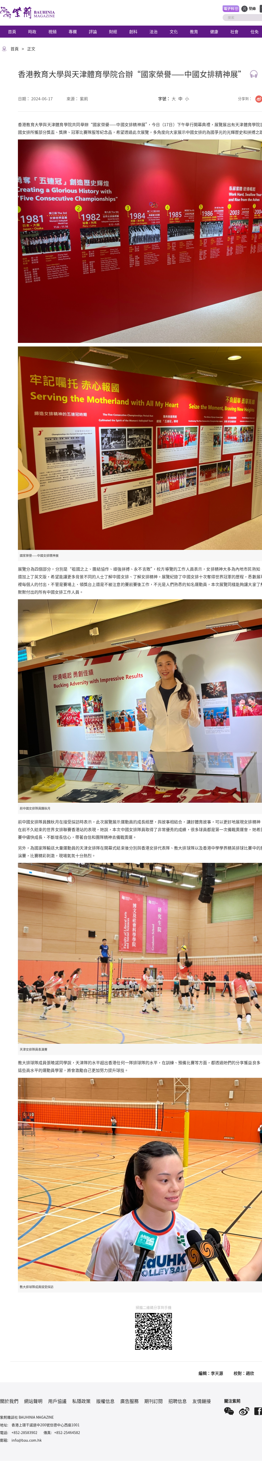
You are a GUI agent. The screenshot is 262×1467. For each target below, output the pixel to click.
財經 (113, 31)
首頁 (12, 31)
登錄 (252, 8)
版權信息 (105, 1401)
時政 (32, 31)
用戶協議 (57, 1401)
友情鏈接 (201, 1401)
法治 (153, 31)
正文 (31, 48)
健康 (214, 31)
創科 (133, 31)
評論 (93, 31)
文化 (174, 31)
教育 (194, 31)
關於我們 (9, 1401)
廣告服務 (129, 1401)
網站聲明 (33, 1401)
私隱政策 (81, 1401)
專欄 (73, 31)
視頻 (52, 31)
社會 (234, 31)
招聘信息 (177, 1401)
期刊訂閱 (153, 1401)
